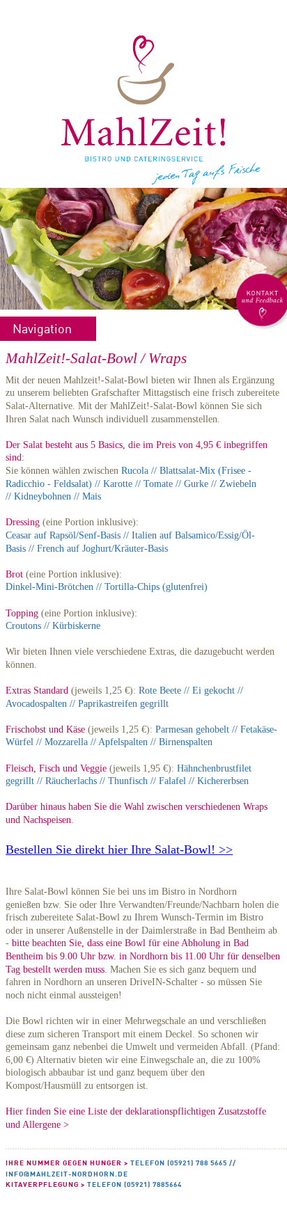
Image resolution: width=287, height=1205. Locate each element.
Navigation (42, 328)
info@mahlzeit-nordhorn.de (67, 1174)
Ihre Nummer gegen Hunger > (67, 1162)
